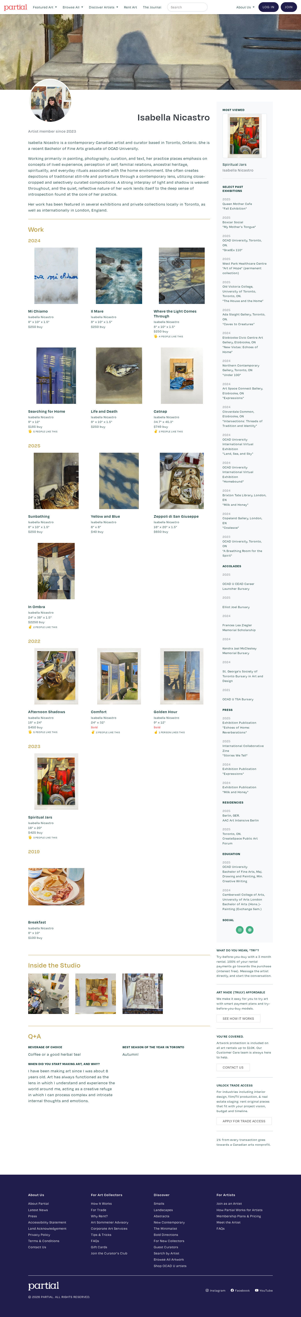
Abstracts (161, 1216)
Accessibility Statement (47, 1222)
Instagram (217, 1290)
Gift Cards (99, 1247)
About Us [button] (244, 7)
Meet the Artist (229, 1222)
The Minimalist (165, 1228)
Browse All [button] (71, 7)
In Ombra (36, 606)
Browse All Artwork (169, 1259)
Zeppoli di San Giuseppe (176, 516)
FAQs (95, 1241)
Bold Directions (166, 1234)
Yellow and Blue (105, 516)
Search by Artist (166, 1253)
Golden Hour (165, 711)
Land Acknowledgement (47, 1228)
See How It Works (238, 1018)
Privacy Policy (39, 1234)
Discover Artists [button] (102, 7)
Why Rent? (99, 1216)
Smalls (159, 1203)
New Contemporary (169, 1222)
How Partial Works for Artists (240, 1210)
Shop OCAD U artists (170, 1266)
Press (32, 1216)
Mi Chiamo (38, 311)
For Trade (98, 1210)
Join (289, 7)
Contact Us (233, 1067)
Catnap (160, 411)
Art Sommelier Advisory (109, 1222)
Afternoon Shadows (46, 711)
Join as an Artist (229, 1203)
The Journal (152, 7)
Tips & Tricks (101, 1234)
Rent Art (130, 7)
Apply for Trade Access (244, 1121)
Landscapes (163, 1210)
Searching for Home (46, 411)
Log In (269, 7)
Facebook (242, 1290)
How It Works (101, 1203)
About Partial (38, 1203)
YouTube (266, 1290)
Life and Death (104, 411)
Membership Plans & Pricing (239, 1216)
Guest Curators (166, 1247)
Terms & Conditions (43, 1241)
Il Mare (97, 311)
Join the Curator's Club (109, 1253)
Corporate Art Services (109, 1228)
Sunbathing (39, 516)
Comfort (99, 711)
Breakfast (37, 922)
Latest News (38, 1210)
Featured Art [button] (43, 7)
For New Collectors (169, 1241)
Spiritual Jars (40, 817)
